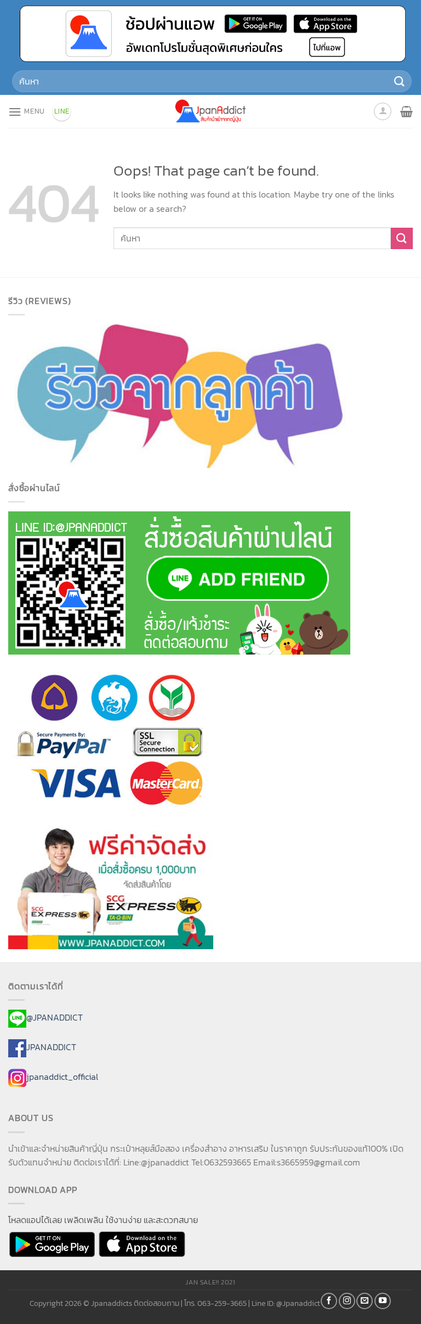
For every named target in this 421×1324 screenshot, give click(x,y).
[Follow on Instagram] (347, 1301)
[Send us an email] (364, 1301)
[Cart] (406, 111)
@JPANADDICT (54, 1017)
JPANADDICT (51, 1046)
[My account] (382, 111)
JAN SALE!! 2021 (210, 1282)
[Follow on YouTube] (382, 1301)
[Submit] (400, 81)
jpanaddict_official (62, 1076)
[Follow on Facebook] (329, 1301)
